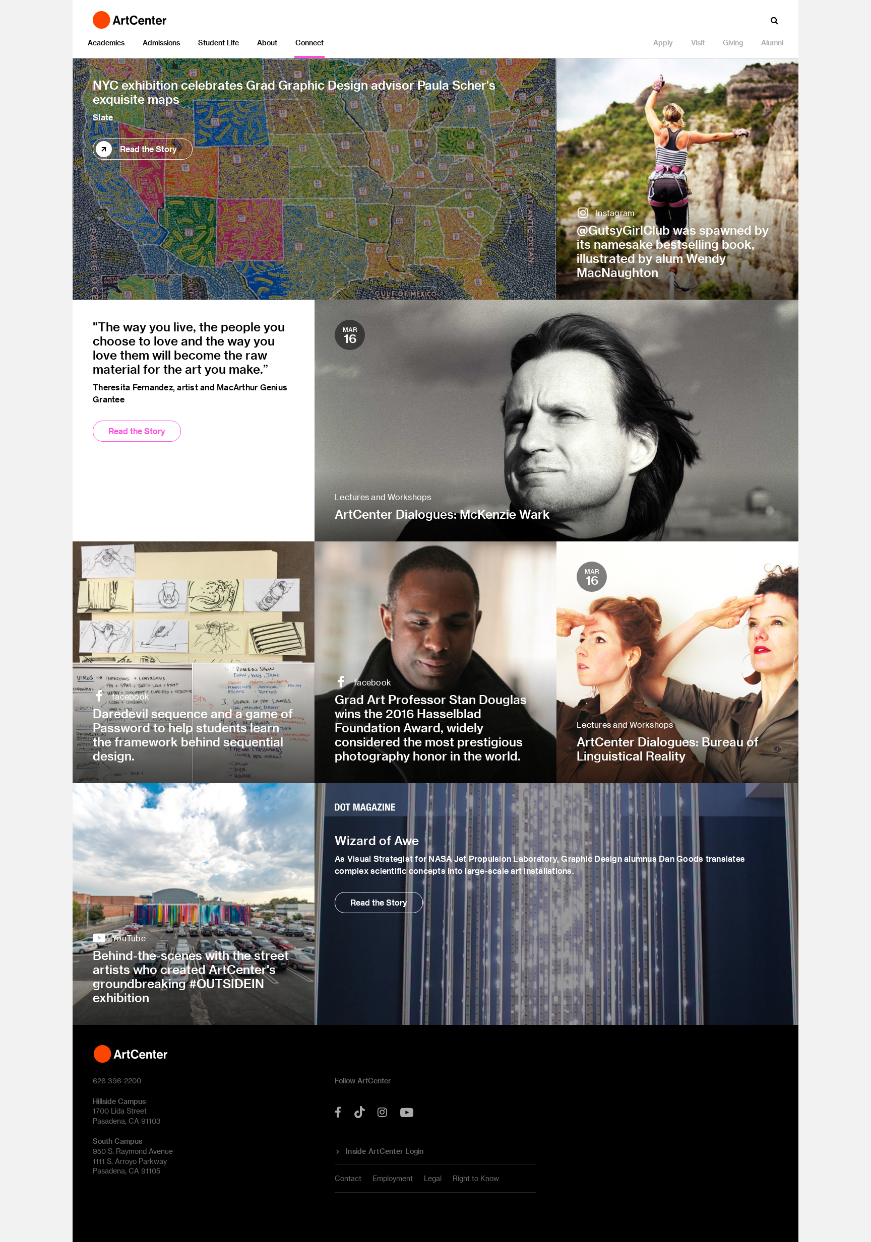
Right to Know (476, 1178)
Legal (433, 1178)
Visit (698, 42)
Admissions (161, 42)
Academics (106, 42)
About (267, 42)
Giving (733, 42)
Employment (392, 1178)
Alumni (772, 42)
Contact (348, 1178)
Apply (663, 42)
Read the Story (148, 149)
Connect (309, 42)
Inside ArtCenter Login (385, 1151)
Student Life (218, 42)
